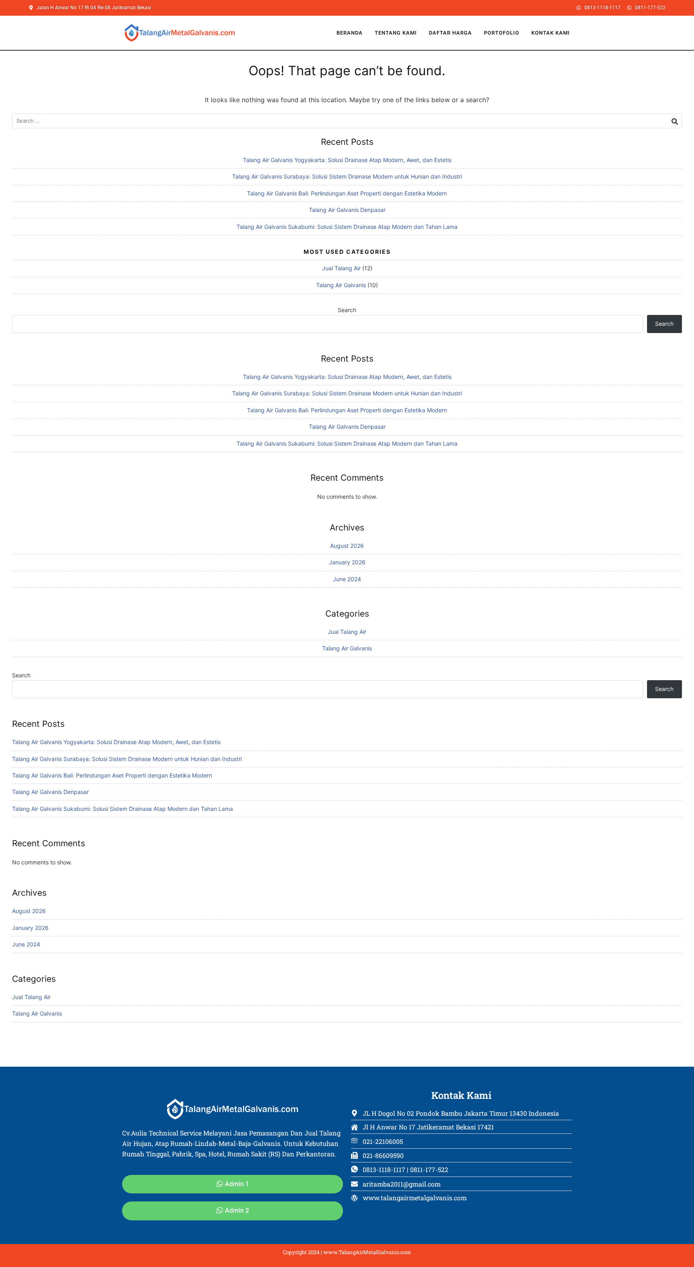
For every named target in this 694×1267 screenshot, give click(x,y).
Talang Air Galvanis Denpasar (347, 209)
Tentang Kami (396, 33)
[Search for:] (347, 120)
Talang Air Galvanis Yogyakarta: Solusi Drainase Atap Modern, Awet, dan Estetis (347, 159)
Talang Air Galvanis (341, 285)
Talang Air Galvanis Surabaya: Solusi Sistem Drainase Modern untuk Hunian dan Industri (347, 176)
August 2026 (347, 545)
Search (347, 309)
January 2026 (347, 562)
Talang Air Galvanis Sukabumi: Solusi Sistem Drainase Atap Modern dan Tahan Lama (347, 226)
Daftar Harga (450, 33)
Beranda (350, 33)
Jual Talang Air (341, 268)
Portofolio (501, 33)
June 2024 (347, 579)
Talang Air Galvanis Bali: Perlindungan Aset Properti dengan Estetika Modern (347, 193)
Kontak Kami (550, 33)
